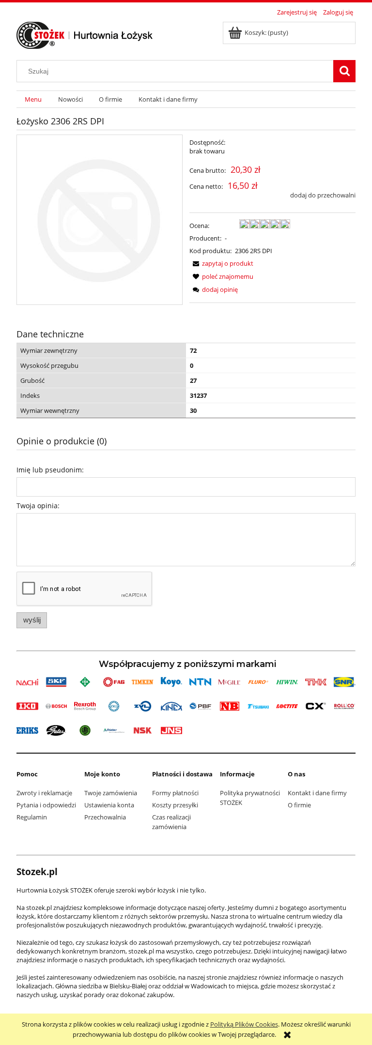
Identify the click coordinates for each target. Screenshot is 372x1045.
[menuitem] (33, 99)
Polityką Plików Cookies (244, 1024)
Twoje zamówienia (110, 792)
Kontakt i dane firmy (317, 792)
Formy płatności (175, 792)
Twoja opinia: (38, 505)
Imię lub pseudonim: (50, 469)
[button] (221, 263)
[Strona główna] (84, 34)
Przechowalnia (105, 817)
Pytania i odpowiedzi (46, 805)
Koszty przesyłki (175, 805)
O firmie (299, 805)
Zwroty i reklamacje (44, 792)
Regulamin (31, 817)
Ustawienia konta (109, 805)
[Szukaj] (344, 71)
